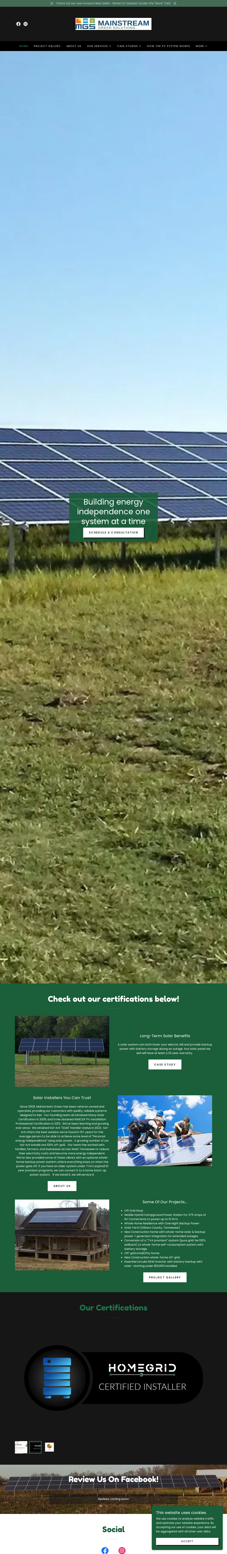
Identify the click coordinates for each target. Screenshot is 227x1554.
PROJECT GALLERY (165, 1277)
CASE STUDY (165, 1065)
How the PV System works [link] (168, 46)
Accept (187, 1541)
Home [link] (23, 46)
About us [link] (74, 46)
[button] (99, 46)
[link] (18, 23)
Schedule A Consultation (113, 532)
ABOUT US (62, 1186)
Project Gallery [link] (47, 46)
